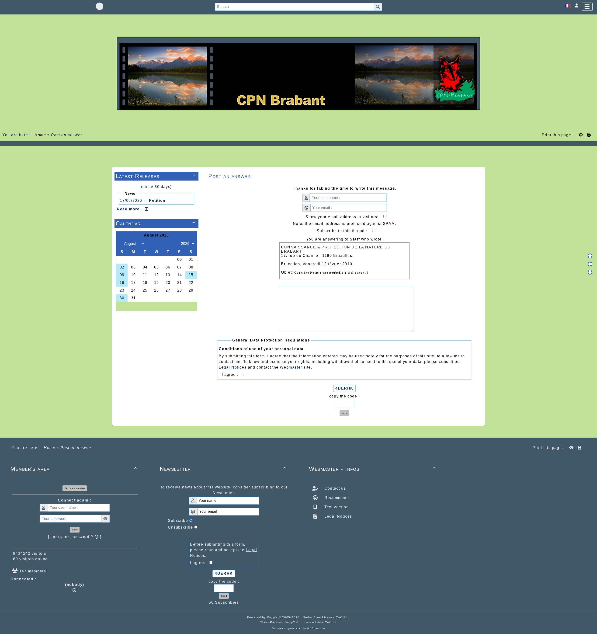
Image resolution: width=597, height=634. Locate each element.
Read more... (131, 209)
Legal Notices (337, 516)
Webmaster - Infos (372, 469)
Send (344, 413)
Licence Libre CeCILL (319, 622)
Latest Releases (156, 176)
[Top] (590, 256)
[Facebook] (99, 6)
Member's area (73, 469)
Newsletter (223, 469)
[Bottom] (590, 272)
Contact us (334, 488)
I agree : (231, 374)
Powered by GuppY (263, 617)
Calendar (156, 223)
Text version (336, 507)
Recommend (336, 498)
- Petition (156, 200)
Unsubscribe (180, 527)
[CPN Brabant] (298, 73)
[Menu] (587, 7)
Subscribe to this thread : (346, 231)
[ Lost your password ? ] (74, 537)
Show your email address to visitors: (345, 217)
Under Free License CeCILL (326, 617)
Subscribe (178, 521)
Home (40, 135)
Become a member (75, 488)
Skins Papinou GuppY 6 (280, 622)
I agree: (199, 563)
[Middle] (590, 264)
